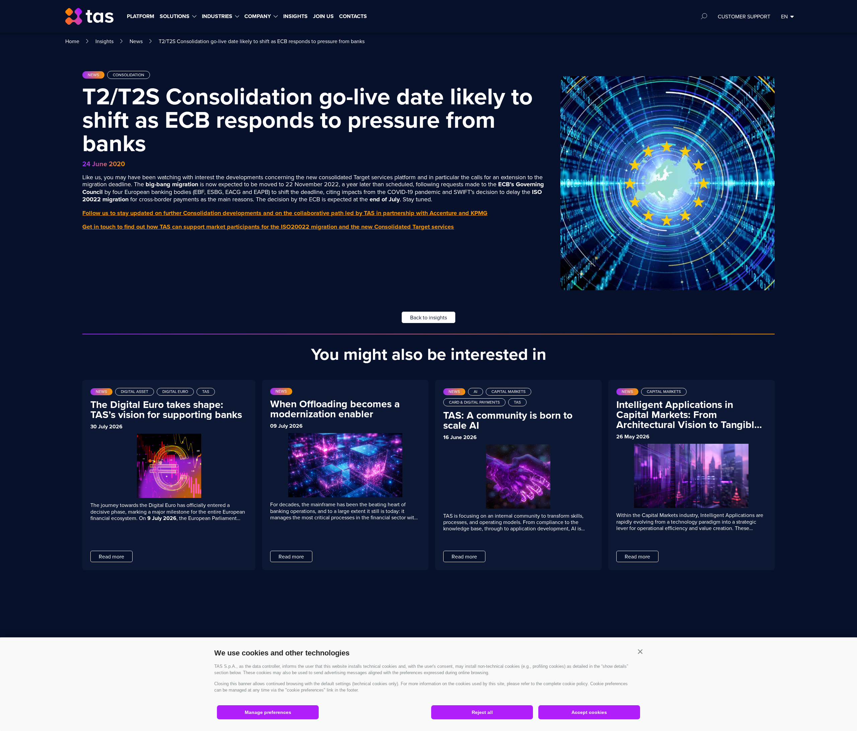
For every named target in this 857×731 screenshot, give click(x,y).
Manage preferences (268, 712)
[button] (640, 651)
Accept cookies (589, 712)
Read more (111, 556)
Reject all (482, 712)
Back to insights (428, 317)
